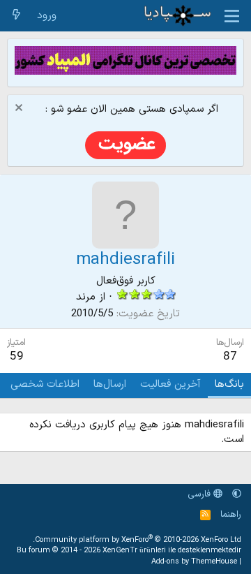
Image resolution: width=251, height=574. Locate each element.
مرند (86, 297)
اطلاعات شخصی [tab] (44, 384)
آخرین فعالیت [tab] (170, 384)
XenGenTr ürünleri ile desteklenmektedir (171, 551)
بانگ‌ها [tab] (229, 384)
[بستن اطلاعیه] (20, 109)
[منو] (231, 16)
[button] (236, 494)
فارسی (200, 494)
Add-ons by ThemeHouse (194, 562)
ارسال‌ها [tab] (109, 384)
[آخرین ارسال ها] (16, 16)
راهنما (230, 515)
